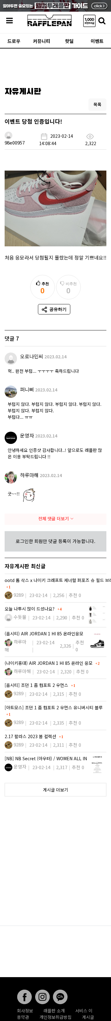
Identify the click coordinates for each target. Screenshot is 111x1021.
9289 (18, 594)
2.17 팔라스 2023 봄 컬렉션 (31, 736)
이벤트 (97, 41)
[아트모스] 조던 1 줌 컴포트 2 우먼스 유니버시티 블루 (54, 707)
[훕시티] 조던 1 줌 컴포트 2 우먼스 (37, 685)
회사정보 (25, 1011)
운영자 (27, 435)
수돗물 (20, 617)
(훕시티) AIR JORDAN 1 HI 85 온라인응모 (44, 633)
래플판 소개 (54, 1011)
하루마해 (29, 475)
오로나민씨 (31, 356)
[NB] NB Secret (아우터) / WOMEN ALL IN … (48, 758)
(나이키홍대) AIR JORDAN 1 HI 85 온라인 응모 (49, 663)
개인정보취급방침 (55, 1017)
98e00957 (15, 142)
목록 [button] (97, 104)
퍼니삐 (27, 389)
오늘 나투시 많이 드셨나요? (30, 609)
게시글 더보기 (55, 790)
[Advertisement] (55, 65)
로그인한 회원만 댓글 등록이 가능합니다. (55, 541)
